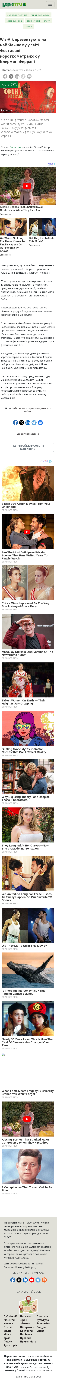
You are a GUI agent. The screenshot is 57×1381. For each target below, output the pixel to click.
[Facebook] (5, 76)
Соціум (41, 1327)
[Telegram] (23, 76)
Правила (25, 1338)
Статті (47, 20)
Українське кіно (14, 20)
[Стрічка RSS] (44, 1280)
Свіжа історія (33, 20)
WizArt (25, 408)
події (15, 408)
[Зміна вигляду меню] (50, 4)
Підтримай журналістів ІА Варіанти (28, 447)
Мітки (7, 1334)
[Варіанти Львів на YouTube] (31, 1280)
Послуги (25, 1316)
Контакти (26, 1330)
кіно (19, 408)
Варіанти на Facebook (28, 433)
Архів (7, 1338)
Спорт (40, 1330)
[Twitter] (11, 76)
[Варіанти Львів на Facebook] (12, 1280)
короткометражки (37, 408)
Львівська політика (17, 14)
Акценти (9, 1320)
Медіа (7, 1330)
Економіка (43, 1323)
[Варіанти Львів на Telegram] (38, 1280)
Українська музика (40, 14)
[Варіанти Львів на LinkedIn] (25, 1280)
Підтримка (27, 1327)
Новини (28, 26)
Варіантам (15, 147)
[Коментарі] (29, 76)
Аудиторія (10, 1345)
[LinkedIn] (17, 76)
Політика (26, 1334)
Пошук (8, 1341)
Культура (9, 84)
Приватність (28, 1341)
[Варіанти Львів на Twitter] (19, 1280)
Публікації (10, 1316)
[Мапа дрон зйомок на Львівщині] (29, 1305)
